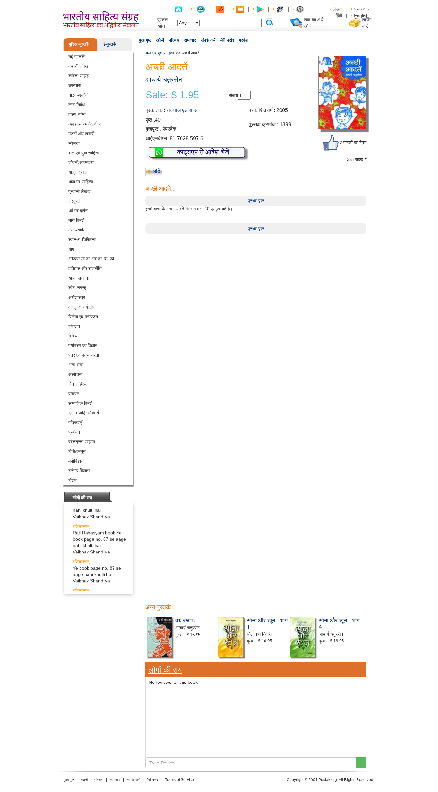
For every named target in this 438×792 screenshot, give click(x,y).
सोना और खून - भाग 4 (339, 623)
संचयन (73, 393)
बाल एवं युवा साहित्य (83, 152)
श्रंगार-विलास (79, 470)
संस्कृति (74, 201)
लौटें (156, 171)
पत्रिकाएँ (75, 422)
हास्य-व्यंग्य (77, 114)
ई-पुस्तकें (110, 44)
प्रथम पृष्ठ (256, 200)
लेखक (337, 9)
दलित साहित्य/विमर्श (83, 412)
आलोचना (75, 374)
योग (71, 249)
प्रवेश (243, 40)
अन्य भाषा (75, 364)
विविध (72, 335)
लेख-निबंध (76, 104)
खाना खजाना (78, 278)
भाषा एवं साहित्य (80, 181)
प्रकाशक (361, 9)
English (361, 15)
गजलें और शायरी (81, 133)
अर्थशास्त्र (76, 297)
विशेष (72, 480)
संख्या (233, 95)
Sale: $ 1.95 (172, 95)
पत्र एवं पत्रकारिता (83, 355)
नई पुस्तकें (76, 56)
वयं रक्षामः (185, 620)
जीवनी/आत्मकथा (81, 162)
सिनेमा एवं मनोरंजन (83, 316)
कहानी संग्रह (78, 66)
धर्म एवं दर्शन (78, 210)
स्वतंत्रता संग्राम (81, 441)
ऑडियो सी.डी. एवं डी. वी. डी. (91, 258)
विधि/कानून (77, 451)
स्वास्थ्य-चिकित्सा (82, 239)
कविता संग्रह (78, 75)
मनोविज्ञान (76, 461)
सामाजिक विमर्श (80, 403)
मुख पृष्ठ (145, 40)
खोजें (160, 40)
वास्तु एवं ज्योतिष (81, 306)
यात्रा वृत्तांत (77, 172)
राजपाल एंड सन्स (182, 110)
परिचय (174, 40)
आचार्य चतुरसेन (163, 79)
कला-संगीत (77, 229)
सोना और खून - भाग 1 (267, 623)
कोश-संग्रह (77, 287)
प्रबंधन (74, 432)
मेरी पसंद (227, 40)
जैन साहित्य (77, 384)
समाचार (190, 40)
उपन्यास (74, 85)
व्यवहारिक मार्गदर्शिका (84, 123)
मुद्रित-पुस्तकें (79, 44)
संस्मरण (74, 143)
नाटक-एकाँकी (78, 95)
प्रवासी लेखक (79, 191)
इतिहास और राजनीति (85, 268)
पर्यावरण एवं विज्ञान (82, 345)
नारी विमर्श (76, 220)
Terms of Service (179, 780)
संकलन (74, 326)
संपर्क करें (208, 40)
